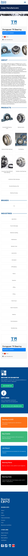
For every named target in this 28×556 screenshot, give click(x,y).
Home (2, 12)
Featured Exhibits (5, 517)
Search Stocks (4, 532)
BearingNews (4, 537)
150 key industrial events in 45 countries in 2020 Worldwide (13, 436)
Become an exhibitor (6, 525)
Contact (3, 520)
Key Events (4, 535)
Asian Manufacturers (10, 8)
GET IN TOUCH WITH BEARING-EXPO (12, 406)
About (2, 510)
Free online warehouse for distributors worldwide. (11, 422)
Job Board (3, 540)
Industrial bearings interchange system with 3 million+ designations (13, 479)
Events (2, 515)
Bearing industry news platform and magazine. (13, 464)
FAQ (2, 522)
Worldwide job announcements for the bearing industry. (14, 450)
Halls (2, 512)
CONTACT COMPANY (9, 32)
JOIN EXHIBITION (7, 385)
